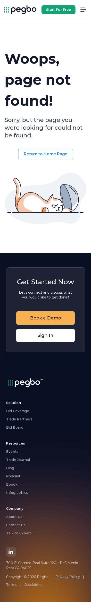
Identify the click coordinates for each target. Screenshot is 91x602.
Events (12, 451)
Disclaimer (33, 584)
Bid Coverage (17, 411)
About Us (14, 517)
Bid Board (14, 427)
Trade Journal (18, 460)
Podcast (13, 476)
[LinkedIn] (11, 552)
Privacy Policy (68, 576)
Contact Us (15, 525)
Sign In (45, 335)
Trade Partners (19, 419)
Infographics (17, 492)
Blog (10, 468)
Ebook (11, 484)
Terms (11, 584)
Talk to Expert (18, 533)
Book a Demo (45, 318)
